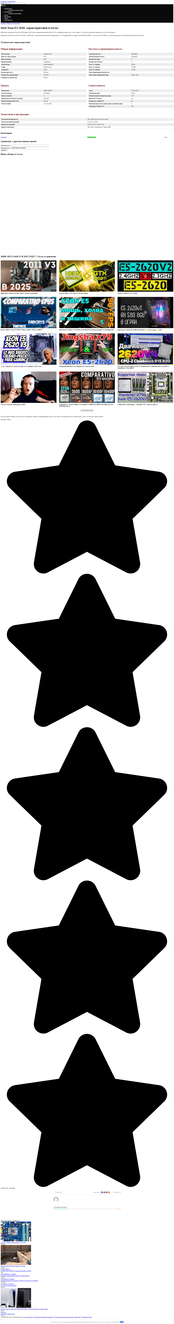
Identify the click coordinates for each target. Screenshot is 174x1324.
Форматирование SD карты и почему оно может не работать (19, 1280)
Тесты (6, 18)
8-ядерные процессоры (8, 1314)
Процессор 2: (6, 148)
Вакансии (77, 1317)
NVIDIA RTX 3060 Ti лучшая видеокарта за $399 (16, 1271)
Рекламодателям (87, 1317)
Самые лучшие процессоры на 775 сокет (13, 1242)
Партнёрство (8, 20)
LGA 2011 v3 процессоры (8, 1285)
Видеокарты (8, 12)
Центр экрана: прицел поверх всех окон (13, 1266)
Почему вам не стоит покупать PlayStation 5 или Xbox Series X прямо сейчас (24, 1309)
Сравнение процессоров (15, 10)
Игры (6, 15)
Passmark (3, 137)
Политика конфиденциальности (44, 1317)
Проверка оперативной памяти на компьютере (15, 1276)
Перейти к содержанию (8, 1)
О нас (24, 1317)
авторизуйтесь (117, 1192)
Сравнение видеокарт (14, 13)
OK (122, 1322)
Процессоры (8, 8)
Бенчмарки (7, 16)
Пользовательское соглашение (64, 1317)
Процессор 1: (6, 145)
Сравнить (4, 150)
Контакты (30, 1317)
